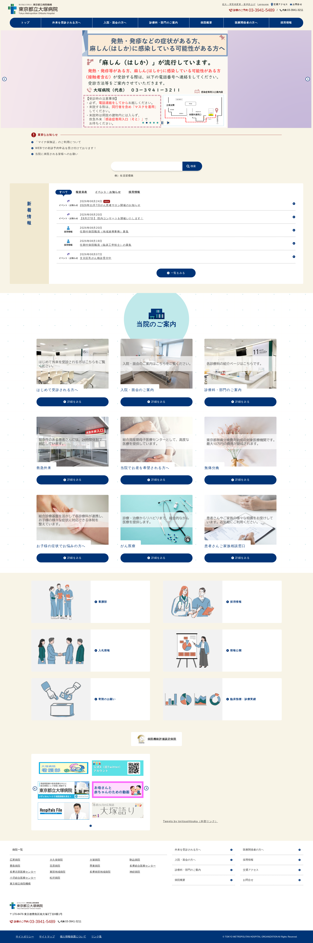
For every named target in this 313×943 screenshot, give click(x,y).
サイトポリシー (25, 936)
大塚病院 (95, 859)
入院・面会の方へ (115, 22)
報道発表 (81, 192)
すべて (63, 192)
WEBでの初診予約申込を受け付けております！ (66, 148)
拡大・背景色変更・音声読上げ (238, 4)
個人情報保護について (73, 936)
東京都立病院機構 (20, 883)
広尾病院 (15, 859)
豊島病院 (15, 865)
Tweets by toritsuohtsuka (190, 821)
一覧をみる (178, 273)
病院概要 (206, 22)
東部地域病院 (57, 871)
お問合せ (297, 4)
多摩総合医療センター (143, 865)
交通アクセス (281, 4)
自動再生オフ (162, 122)
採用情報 (286, 22)
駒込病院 (135, 859)
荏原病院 (55, 865)
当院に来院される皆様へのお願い (56, 154)
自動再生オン (168, 122)
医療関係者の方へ (246, 22)
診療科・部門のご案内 (163, 22)
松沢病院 (55, 877)
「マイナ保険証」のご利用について (58, 142)
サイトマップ (47, 936)
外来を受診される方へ (66, 22)
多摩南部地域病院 (100, 871)
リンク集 (96, 936)
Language (263, 4)
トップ (25, 22)
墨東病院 (95, 865)
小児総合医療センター (23, 877)
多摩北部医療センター (23, 871)
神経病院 (135, 871)
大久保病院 (56, 859)
